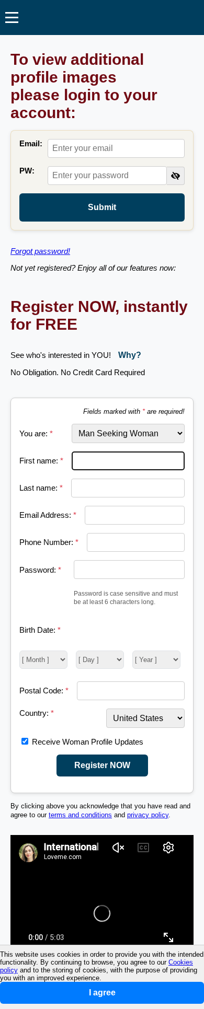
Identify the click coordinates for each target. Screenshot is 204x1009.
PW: (27, 170)
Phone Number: (48, 542)
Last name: (41, 487)
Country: (36, 713)
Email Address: (47, 515)
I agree (102, 992)
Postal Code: (44, 690)
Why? (129, 355)
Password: (40, 569)
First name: (41, 460)
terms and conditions (80, 815)
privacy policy (147, 815)
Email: (30, 143)
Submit (102, 207)
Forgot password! (40, 251)
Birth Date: (40, 629)
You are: (36, 433)
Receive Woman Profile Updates (87, 741)
